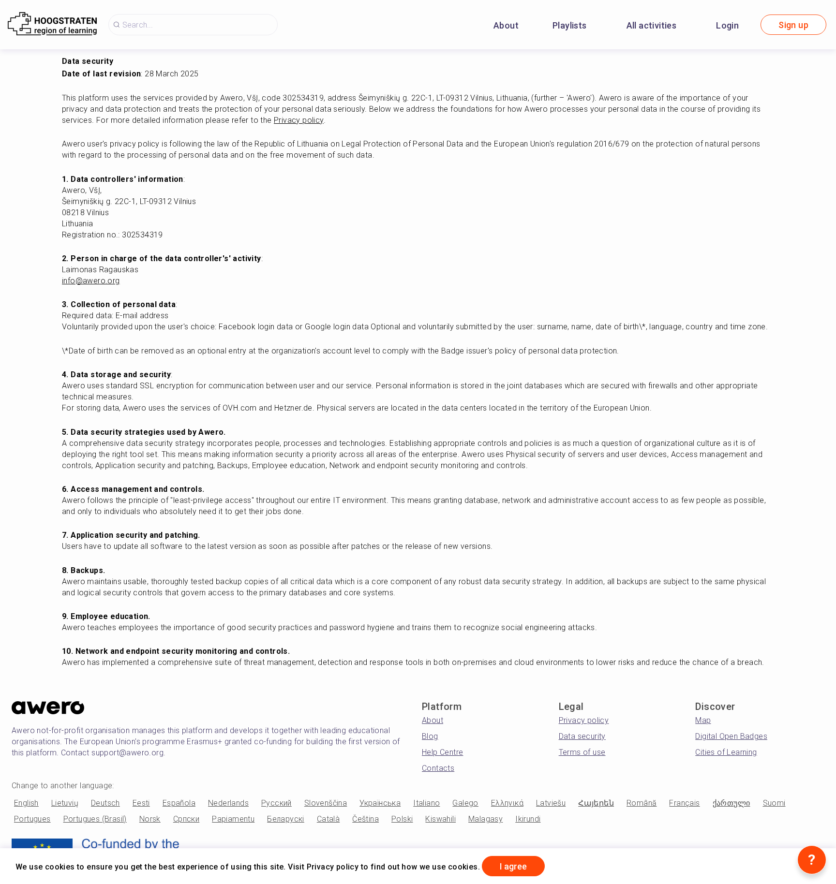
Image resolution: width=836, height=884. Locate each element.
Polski (402, 819)
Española (179, 803)
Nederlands (228, 803)
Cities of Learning (726, 752)
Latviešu (551, 803)
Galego (465, 803)
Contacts (438, 768)
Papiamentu (233, 819)
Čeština (365, 819)
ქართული (731, 803)
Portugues (32, 819)
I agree (513, 866)
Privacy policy (584, 720)
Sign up (793, 25)
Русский (276, 803)
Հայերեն (596, 803)
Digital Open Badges (731, 736)
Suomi (774, 803)
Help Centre (442, 752)
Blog (430, 736)
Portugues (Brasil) (95, 819)
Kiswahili (440, 819)
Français (684, 803)
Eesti (141, 803)
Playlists (569, 25)
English (26, 803)
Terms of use (582, 752)
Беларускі (285, 819)
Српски (186, 819)
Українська (380, 803)
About (506, 25)
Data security (582, 736)
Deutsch (105, 803)
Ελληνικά (507, 803)
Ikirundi (527, 819)
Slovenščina (325, 803)
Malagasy (485, 819)
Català (328, 819)
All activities (652, 25)
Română (642, 803)
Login (727, 25)
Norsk (150, 819)
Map (703, 720)
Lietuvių (64, 803)
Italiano (426, 803)
